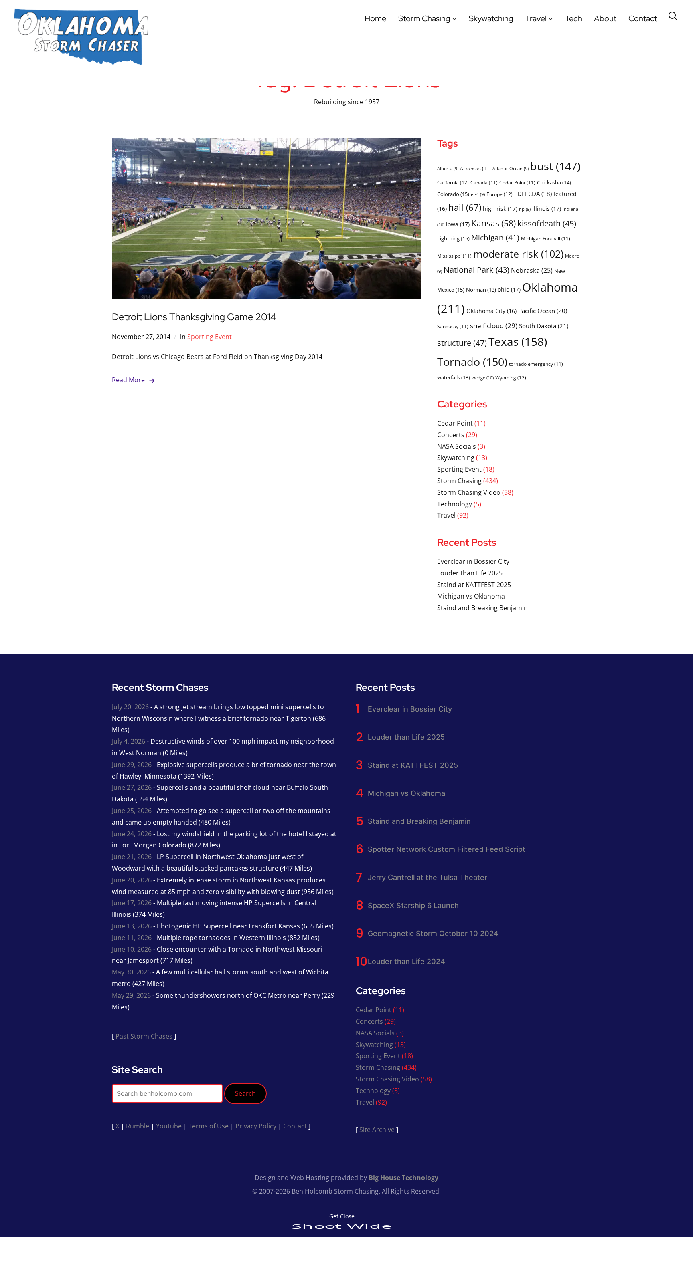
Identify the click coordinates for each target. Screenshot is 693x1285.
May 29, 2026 (131, 995)
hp (525, 209)
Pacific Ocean (542, 311)
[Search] (673, 15)
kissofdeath (546, 223)
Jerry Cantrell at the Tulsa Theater (427, 877)
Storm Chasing (424, 18)
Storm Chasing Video (468, 492)
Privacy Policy (255, 1126)
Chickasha (554, 182)
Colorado (453, 194)
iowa (458, 224)
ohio (509, 289)
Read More (128, 379)
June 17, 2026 (132, 902)
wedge (483, 378)
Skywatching (491, 18)
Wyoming (510, 377)
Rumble (137, 1126)
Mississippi (454, 255)
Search (245, 1093)
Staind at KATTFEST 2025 (474, 584)
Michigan (495, 237)
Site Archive (377, 1129)
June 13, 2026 (132, 926)
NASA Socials (456, 446)
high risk (500, 208)
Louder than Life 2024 (406, 961)
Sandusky (452, 326)
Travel (536, 18)
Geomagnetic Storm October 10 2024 (433, 933)
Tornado (472, 361)
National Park (476, 269)
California (453, 182)
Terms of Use (208, 1126)
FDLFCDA (533, 194)
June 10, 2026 (132, 949)
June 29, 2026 (132, 764)
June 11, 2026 (132, 937)
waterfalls (453, 377)
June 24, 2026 (132, 833)
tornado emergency (536, 364)
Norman (481, 289)
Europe (499, 194)
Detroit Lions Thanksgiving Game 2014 (194, 317)
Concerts (450, 434)
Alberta (447, 168)
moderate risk (518, 253)
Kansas (493, 223)
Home (375, 18)
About (605, 18)
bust (555, 166)
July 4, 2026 (128, 741)
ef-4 (478, 194)
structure (462, 342)
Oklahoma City (491, 311)
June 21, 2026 (132, 856)
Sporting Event (209, 336)
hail (464, 207)
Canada (484, 182)
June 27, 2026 (132, 787)
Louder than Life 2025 (470, 573)
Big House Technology (403, 1177)
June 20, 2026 (132, 879)
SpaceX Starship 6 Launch (413, 905)
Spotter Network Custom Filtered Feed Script (446, 849)
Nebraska (532, 270)
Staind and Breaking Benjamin (482, 607)
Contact (642, 18)
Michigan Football (545, 238)
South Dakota (543, 326)
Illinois (546, 208)
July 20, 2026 (130, 706)
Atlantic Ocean (510, 168)
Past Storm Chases (144, 1036)
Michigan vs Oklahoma (471, 596)
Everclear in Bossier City (473, 561)
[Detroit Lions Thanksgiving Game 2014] (266, 143)
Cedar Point (517, 182)
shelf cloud (493, 325)
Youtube (169, 1126)
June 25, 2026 (132, 810)
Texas (517, 341)
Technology (454, 504)
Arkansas (475, 168)
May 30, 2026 (131, 972)
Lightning (453, 238)
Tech (573, 18)
